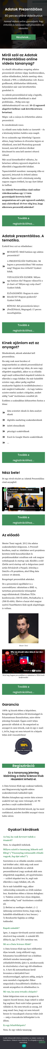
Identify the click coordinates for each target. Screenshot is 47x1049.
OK (24, 1046)
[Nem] (42, 1042)
